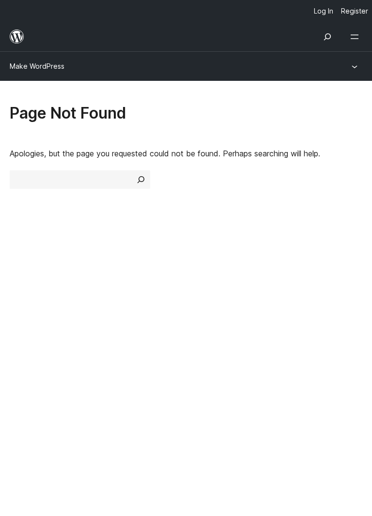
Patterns (115, 322)
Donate (299, 305)
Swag (296, 322)
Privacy (23, 322)
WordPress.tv (219, 322)
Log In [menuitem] (323, 11)
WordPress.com (43, 354)
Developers (211, 305)
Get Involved (304, 270)
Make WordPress (37, 66)
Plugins (112, 305)
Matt (23, 371)
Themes (114, 288)
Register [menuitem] (354, 11)
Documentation (218, 288)
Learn (201, 270)
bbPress (29, 388)
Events (293, 288)
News (20, 288)
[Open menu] (356, 36)
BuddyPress (36, 405)
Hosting (23, 305)
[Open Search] (327, 36)
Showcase (119, 270)
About (20, 270)
